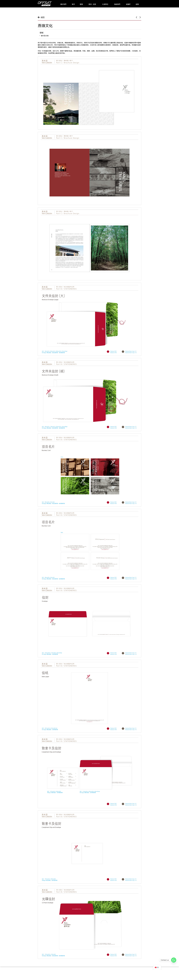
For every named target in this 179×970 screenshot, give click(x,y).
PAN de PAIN (140, 17)
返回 (42, 17)
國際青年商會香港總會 (136, 17)
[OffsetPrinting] (45, 3)
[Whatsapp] (173, 960)
